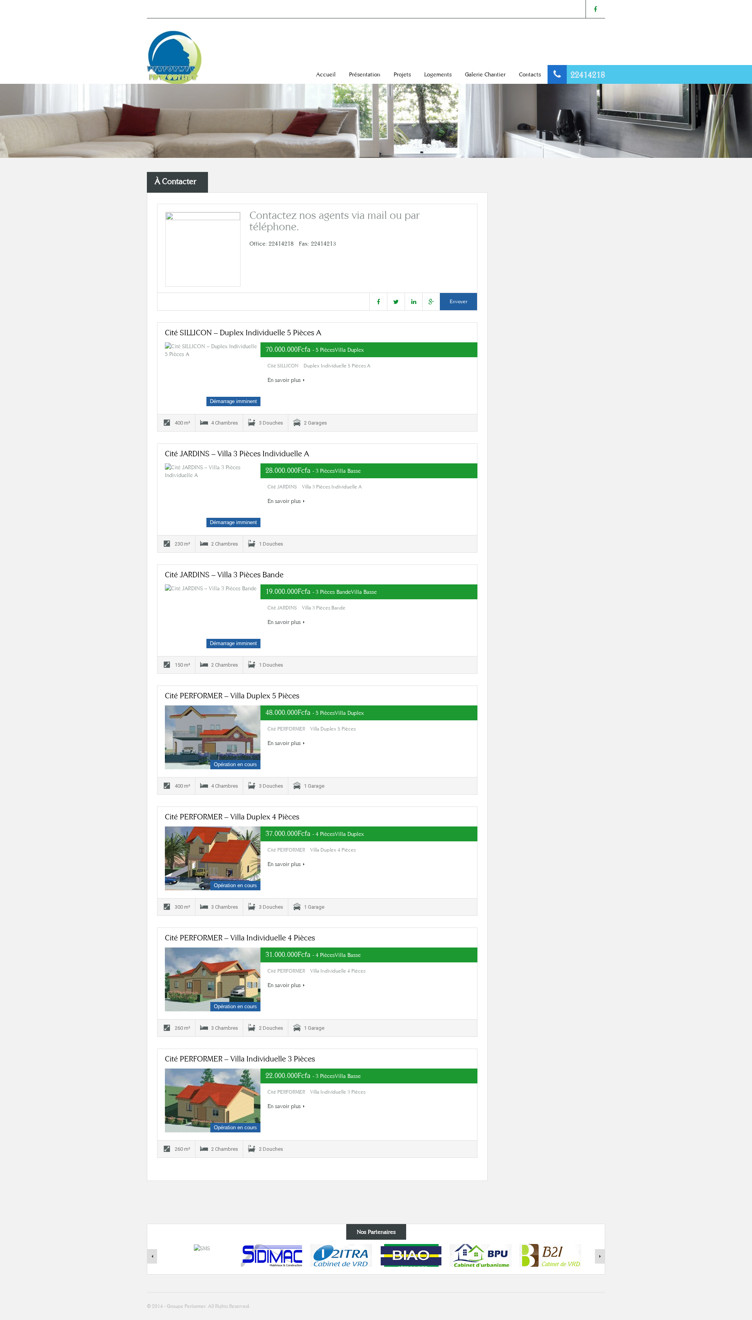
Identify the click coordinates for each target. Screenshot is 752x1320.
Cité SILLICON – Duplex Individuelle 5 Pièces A (243, 332)
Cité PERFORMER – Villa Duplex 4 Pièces (232, 816)
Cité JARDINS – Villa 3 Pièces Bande (224, 574)
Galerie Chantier (485, 74)
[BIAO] (411, 1254)
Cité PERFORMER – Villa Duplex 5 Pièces (232, 695)
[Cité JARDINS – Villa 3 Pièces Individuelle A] (212, 495)
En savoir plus (284, 380)
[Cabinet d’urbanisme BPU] (481, 1254)
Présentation (364, 74)
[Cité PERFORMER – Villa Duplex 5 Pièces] (212, 737)
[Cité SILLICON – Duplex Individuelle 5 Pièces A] (212, 374)
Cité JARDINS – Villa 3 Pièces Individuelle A (237, 453)
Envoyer (458, 301)
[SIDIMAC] (271, 1254)
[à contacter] (202, 249)
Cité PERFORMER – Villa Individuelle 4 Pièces (240, 937)
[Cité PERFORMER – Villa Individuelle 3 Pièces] (212, 1100)
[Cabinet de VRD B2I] (550, 1254)
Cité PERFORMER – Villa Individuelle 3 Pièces (240, 1058)
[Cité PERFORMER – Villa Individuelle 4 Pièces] (212, 979)
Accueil (326, 74)
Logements (438, 74)
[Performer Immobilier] (174, 57)
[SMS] (202, 1248)
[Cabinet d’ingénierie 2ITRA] (341, 1254)
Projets (402, 74)
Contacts (530, 74)
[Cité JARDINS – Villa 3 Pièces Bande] (212, 616)
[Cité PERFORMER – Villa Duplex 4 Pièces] (212, 858)
